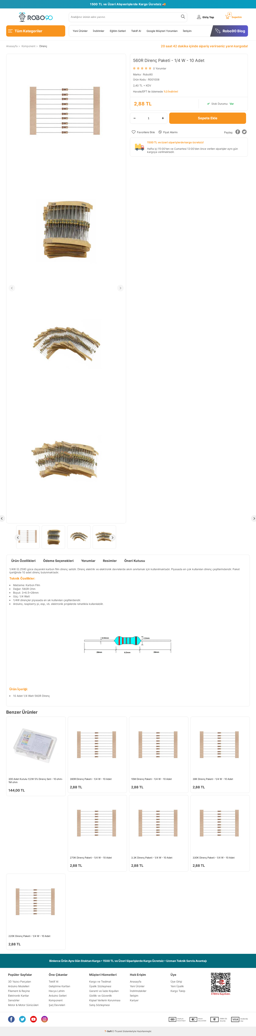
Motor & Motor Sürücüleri (23, 1005)
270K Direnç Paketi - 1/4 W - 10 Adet (91, 857)
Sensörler (13, 1000)
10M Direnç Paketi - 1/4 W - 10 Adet (151, 778)
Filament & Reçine (19, 990)
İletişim (187, 31)
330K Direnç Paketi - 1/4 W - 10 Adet (214, 857)
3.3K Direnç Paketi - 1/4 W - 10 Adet (151, 857)
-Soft (108, 1031)
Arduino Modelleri (18, 986)
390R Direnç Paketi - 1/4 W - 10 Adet (91, 778)
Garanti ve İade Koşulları (104, 990)
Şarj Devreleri (57, 1005)
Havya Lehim (57, 990)
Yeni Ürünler (80, 31)
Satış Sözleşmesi (99, 1005)
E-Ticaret (117, 1031)
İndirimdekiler (138, 990)
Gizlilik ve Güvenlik (100, 995)
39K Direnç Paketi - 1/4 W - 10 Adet (213, 778)
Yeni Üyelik (177, 986)
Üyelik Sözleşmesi (100, 986)
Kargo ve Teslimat (100, 981)
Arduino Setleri (58, 995)
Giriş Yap (208, 17)
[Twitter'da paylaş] (244, 132)
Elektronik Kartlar (18, 995)
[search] (182, 17)
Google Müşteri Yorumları (162, 31)
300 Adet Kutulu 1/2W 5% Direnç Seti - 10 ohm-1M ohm (35, 780)
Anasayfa (135, 981)
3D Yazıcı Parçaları (19, 981)
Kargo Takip (178, 990)
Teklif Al (136, 31)
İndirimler (98, 31)
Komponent (56, 1000)
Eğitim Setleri (118, 31)
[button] (237, 132)
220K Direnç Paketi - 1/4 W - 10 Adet (29, 936)
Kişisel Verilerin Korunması (104, 1000)
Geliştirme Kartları (59, 986)
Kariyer (134, 1000)
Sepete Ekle (207, 118)
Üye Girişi (176, 981)
